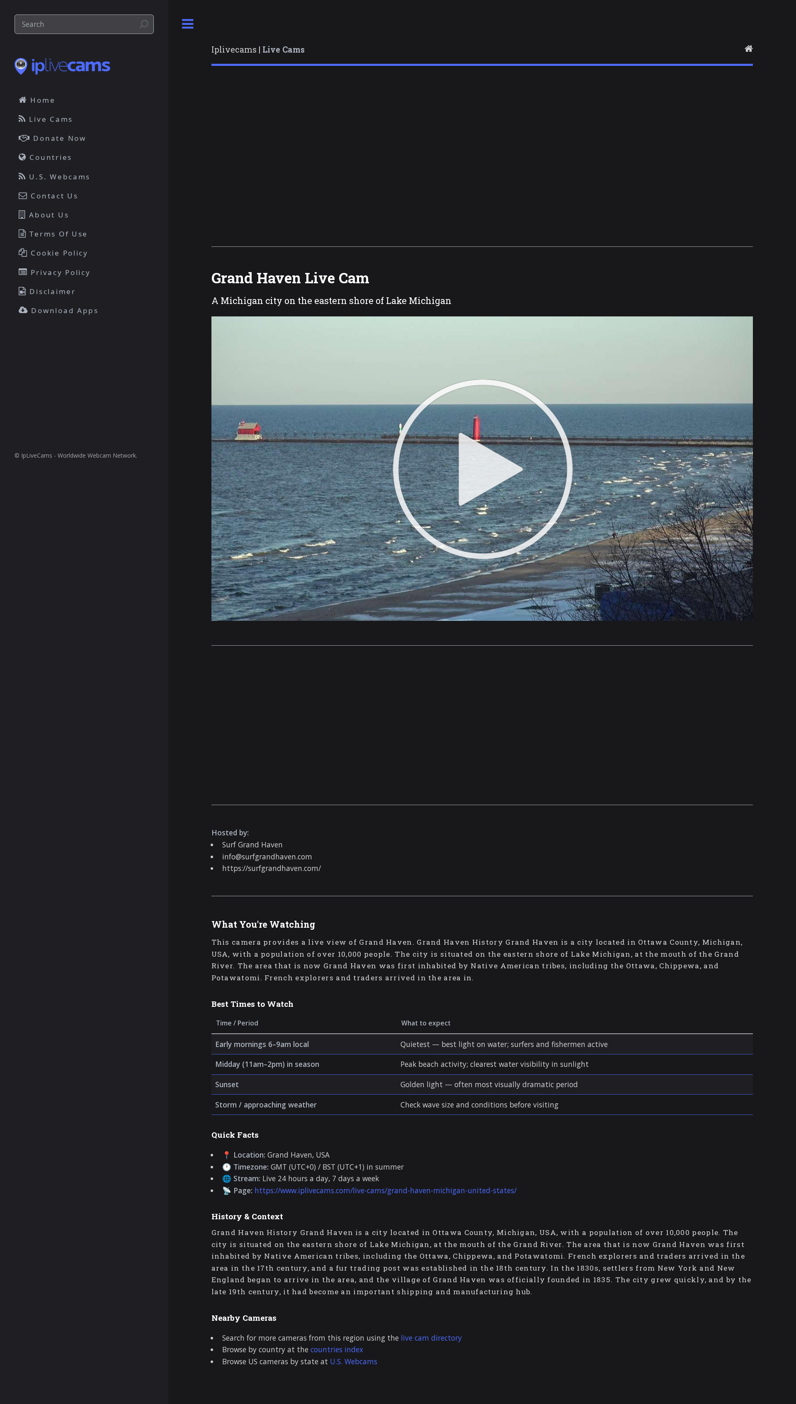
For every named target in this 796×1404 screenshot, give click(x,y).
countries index (337, 1349)
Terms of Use (57, 234)
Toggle (187, 24)
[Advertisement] (460, 167)
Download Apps (64, 310)
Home (42, 100)
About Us (48, 215)
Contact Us (53, 195)
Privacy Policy (59, 272)
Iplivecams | (258, 49)
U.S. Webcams (353, 1361)
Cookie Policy (58, 253)
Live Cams (50, 119)
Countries (49, 157)
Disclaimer (51, 291)
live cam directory (431, 1338)
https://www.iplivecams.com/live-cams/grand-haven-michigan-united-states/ (386, 1190)
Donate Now (58, 138)
